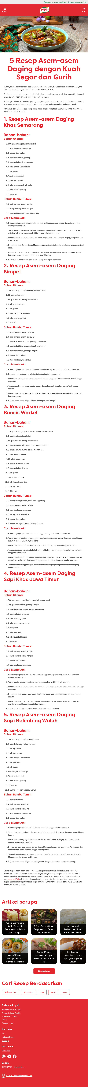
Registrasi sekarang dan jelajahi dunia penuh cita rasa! (64, 2)
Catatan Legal (7, 1023)
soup (65, 992)
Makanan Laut (10, 992)
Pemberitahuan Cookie (11, 1013)
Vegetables (28, 992)
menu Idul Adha (14, 879)
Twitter (9, 1056)
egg (42, 992)
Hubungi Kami (8, 1037)
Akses (4, 1020)
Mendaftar (6, 1051)
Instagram (4, 1056)
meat (53, 992)
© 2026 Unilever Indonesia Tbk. (19, 1076)
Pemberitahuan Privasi (11, 1009)
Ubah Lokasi (19, 1067)
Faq (3, 1033)
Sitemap (5, 1041)
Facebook (14, 1056)
